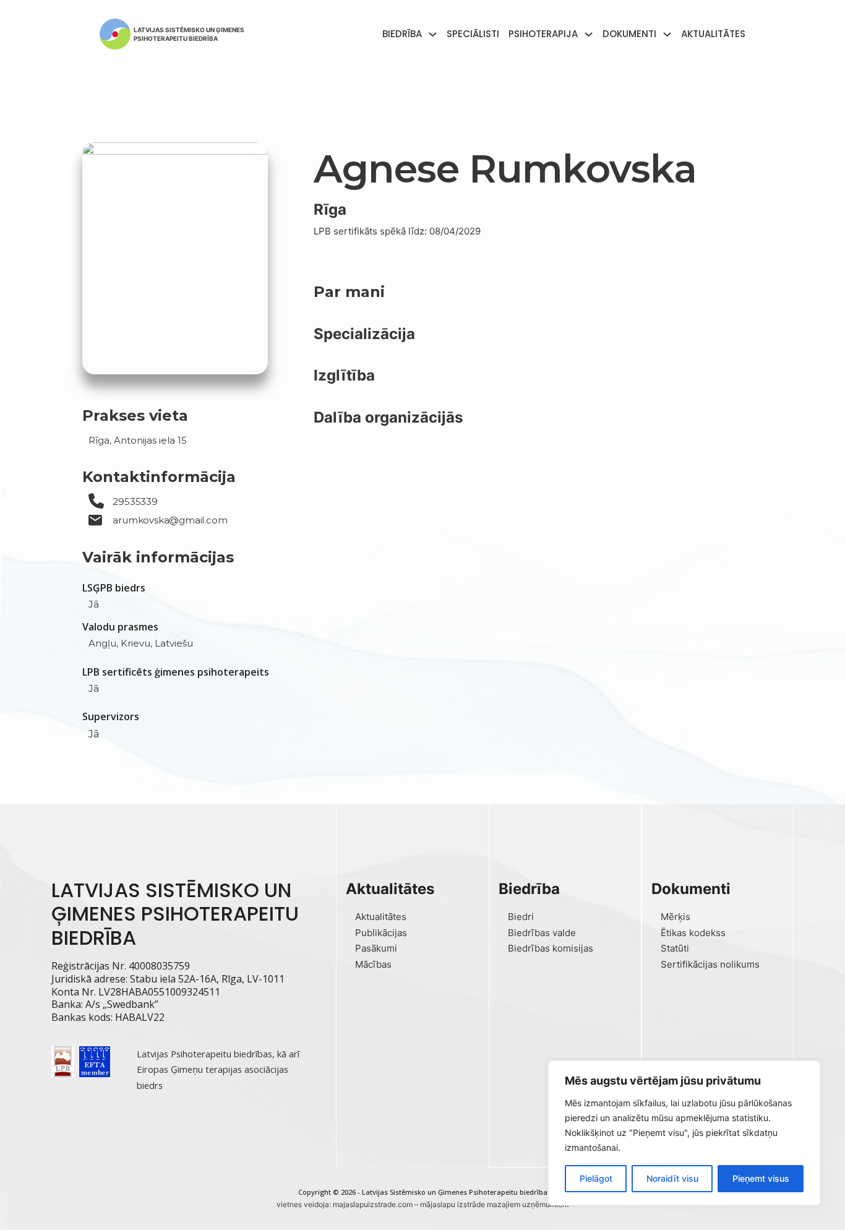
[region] (684, 1132)
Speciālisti (473, 34)
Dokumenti (629, 34)
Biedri (521, 916)
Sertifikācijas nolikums (710, 964)
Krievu (135, 643)
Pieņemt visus (760, 1178)
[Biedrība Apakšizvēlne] (432, 34)
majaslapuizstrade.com (373, 1204)
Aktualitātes (713, 34)
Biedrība (402, 34)
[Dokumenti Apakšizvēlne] (667, 34)
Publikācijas (381, 933)
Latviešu (174, 643)
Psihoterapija (543, 34)
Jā (93, 604)
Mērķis (675, 916)
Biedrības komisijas (550, 948)
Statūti (675, 948)
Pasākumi (376, 948)
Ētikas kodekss (693, 933)
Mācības (373, 964)
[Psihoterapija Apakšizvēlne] (588, 34)
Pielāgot (596, 1178)
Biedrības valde (542, 933)
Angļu (102, 643)
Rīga (330, 209)
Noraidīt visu (672, 1178)
